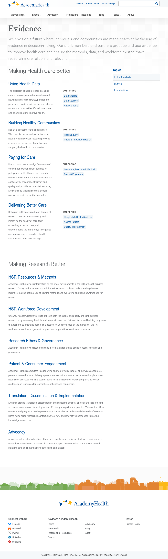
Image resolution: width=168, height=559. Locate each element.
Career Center (92, 3)
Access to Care (71, 222)
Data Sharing (70, 95)
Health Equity (71, 135)
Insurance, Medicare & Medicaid (80, 169)
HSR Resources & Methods (32, 277)
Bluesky (16, 524)
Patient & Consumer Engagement (37, 363)
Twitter (15, 533)
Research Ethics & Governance (35, 340)
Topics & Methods (122, 77)
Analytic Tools (71, 105)
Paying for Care (21, 157)
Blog (87, 528)
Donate (79, 3)
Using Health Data (24, 83)
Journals (118, 84)
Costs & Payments (73, 174)
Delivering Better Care (27, 205)
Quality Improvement (74, 227)
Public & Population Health (77, 139)
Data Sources (71, 100)
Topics (117, 70)
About (88, 533)
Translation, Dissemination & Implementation (46, 395)
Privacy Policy (133, 524)
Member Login (108, 3)
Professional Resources (60, 533)
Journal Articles (121, 90)
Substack (16, 528)
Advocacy (16, 431)
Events (51, 537)
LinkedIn (16, 537)
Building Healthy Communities (34, 122)
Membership (54, 528)
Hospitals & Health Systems (78, 217)
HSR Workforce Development (33, 308)
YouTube (16, 541)
